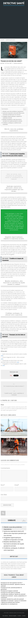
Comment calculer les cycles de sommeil (12, 599)
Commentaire (5, 468)
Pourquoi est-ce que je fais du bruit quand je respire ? (14, 451)
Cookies (19, 615)
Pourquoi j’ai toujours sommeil (9, 591)
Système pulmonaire (18, 63)
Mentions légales (12, 615)
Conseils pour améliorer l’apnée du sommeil (13, 594)
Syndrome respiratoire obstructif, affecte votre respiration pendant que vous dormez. (13, 113)
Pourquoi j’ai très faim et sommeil (10, 592)
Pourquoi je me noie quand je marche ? (11, 582)
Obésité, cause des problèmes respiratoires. (13, 111)
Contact (23, 615)
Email (17, 485)
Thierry (9, 434)
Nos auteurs (5, 615)
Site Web (4, 495)
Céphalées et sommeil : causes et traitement (13, 600)
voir (2, 355)
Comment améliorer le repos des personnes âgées (14, 432)
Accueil (2, 39)
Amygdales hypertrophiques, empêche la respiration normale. (12, 117)
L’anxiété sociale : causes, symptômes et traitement (14, 394)
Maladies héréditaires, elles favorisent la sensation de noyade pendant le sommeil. (12, 120)
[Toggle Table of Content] (24, 109)
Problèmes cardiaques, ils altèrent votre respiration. (12, 123)
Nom (3, 485)
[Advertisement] (14, 24)
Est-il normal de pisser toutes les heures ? (14, 386)
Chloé (3, 63)
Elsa (10, 453)
